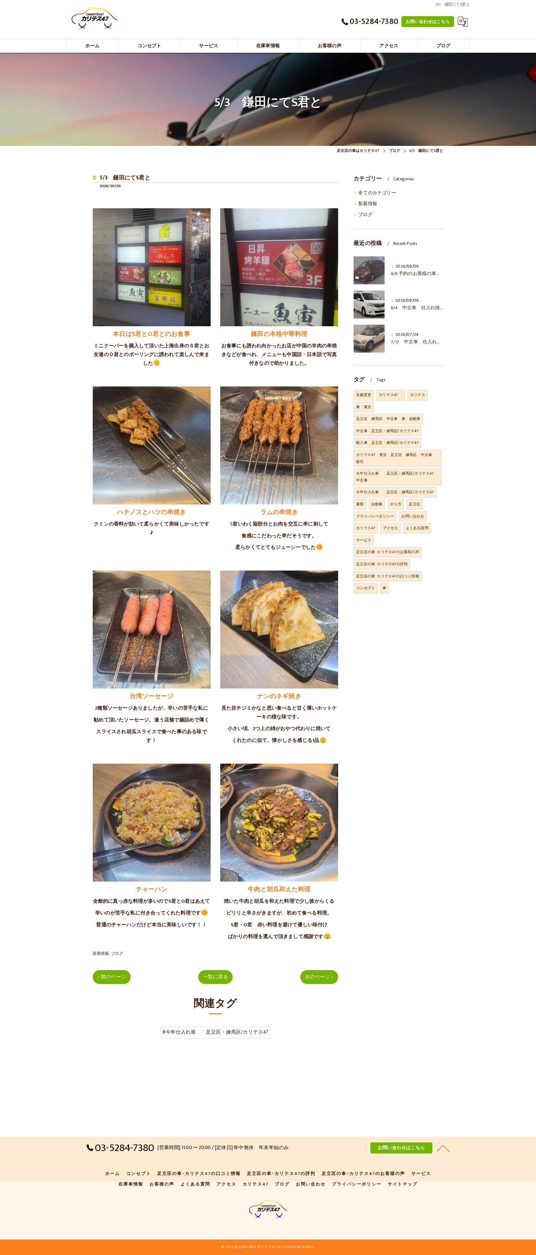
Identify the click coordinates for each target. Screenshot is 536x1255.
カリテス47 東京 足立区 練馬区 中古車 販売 (396, 458)
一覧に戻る (215, 977)
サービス (363, 540)
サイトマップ (403, 1184)
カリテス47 (365, 528)
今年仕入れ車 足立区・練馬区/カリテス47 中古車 (397, 476)
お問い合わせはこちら (428, 21)
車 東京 (363, 407)
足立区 (414, 504)
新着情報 (101, 953)
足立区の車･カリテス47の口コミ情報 (387, 576)
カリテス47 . (391, 395)
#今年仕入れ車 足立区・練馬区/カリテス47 (215, 1032)
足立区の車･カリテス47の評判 (382, 564)
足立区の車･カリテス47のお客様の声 (387, 552)
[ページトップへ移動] (443, 1148)
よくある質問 (417, 528)
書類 (360, 504)
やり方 (396, 504)
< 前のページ (111, 977)
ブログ (117, 953)
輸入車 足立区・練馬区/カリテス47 (387, 443)
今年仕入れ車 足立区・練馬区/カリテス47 (395, 492)
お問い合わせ (412, 516)
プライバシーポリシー (375, 516)
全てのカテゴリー (377, 193)
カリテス (417, 395)
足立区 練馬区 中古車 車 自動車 (388, 419)
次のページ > (319, 977)
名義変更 (363, 395)
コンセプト (365, 588)
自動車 (377, 504)
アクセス (390, 528)
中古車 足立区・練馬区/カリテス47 (387, 431)
